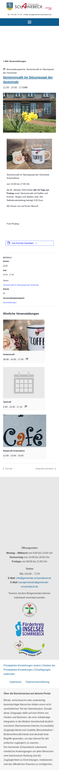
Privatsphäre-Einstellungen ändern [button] (22, 665)
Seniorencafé (9, 354)
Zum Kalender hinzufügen (23, 243)
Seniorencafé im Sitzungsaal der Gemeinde (21, 285)
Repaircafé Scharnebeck (14, 451)
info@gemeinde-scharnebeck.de (33, 578)
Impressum (15, 682)
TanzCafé (7, 402)
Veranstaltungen (9, 302)
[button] (29, 22)
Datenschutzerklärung (37, 682)
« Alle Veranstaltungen (14, 61)
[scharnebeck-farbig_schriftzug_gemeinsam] (33, 6)
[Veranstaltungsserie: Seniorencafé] (27, 359)
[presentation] (23, 335)
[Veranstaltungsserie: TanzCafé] (26, 406)
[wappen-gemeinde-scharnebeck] (10, 6)
